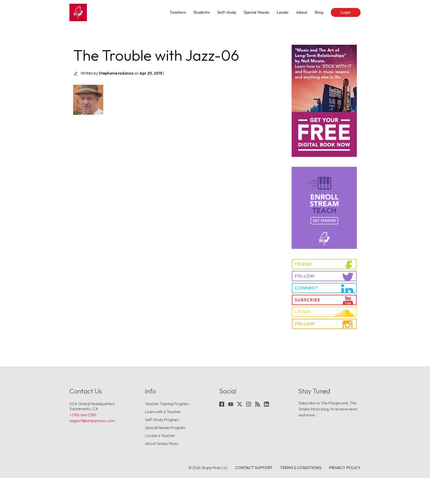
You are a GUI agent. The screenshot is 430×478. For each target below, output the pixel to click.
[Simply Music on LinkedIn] (324, 288)
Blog (319, 12)
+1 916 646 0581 (82, 414)
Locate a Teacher (160, 435)
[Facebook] (221, 404)
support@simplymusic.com (92, 421)
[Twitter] (239, 404)
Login (346, 12)
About (301, 12)
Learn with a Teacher (163, 411)
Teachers (178, 12)
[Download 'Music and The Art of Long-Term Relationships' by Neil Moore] (324, 101)
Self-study (226, 12)
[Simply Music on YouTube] (324, 300)
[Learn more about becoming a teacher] (324, 208)
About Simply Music (161, 443)
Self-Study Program (162, 419)
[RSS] (257, 404)
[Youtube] (230, 404)
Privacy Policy (345, 467)
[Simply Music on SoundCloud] (324, 311)
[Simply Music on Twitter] (324, 276)
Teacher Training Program (167, 403)
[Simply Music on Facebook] (324, 264)
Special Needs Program (165, 427)
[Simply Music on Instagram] (324, 323)
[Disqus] (178, 188)
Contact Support (253, 467)
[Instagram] (248, 404)
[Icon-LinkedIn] (266, 404)
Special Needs (256, 12)
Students (201, 12)
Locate (283, 12)
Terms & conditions (301, 467)
